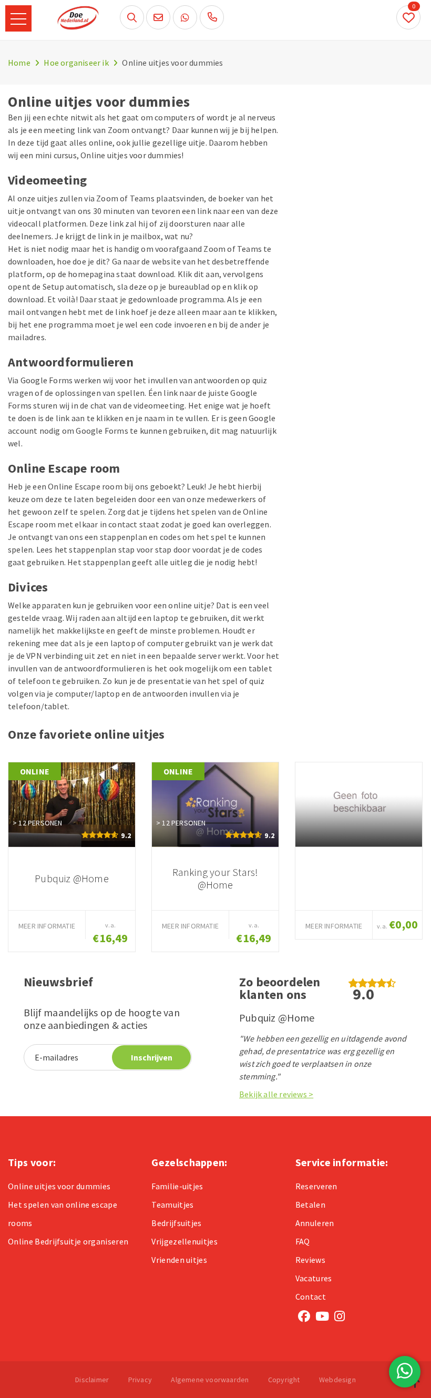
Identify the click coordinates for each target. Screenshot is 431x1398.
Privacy (140, 1379)
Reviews (310, 1259)
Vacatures (313, 1278)
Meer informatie (46, 926)
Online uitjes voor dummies (59, 1186)
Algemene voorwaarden (210, 1379)
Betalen (310, 1204)
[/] (358, 804)
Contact (310, 1296)
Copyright (284, 1379)
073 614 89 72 (212, 17)
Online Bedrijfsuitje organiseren (68, 1241)
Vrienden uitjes (179, 1259)
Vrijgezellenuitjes (184, 1241)
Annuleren (314, 1223)
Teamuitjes (172, 1204)
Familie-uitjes (177, 1186)
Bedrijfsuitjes (176, 1223)
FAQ (302, 1241)
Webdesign (337, 1379)
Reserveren (316, 1186)
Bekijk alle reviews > (276, 1094)
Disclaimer (92, 1379)
